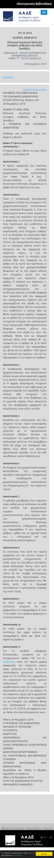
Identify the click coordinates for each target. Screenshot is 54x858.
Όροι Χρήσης (34, 828)
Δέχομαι (44, 854)
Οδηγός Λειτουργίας (12, 828)
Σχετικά (48, 828)
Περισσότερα (17, 855)
